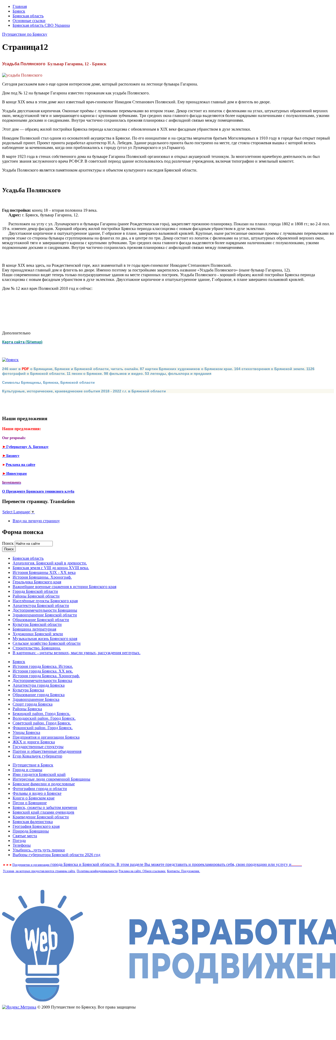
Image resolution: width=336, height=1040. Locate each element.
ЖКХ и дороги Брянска (34, 742)
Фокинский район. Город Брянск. (43, 728)
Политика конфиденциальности (97, 871)
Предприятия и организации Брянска (46, 737)
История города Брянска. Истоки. (43, 666)
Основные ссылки (29, 20)
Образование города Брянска (39, 694)
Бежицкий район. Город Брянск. (41, 713)
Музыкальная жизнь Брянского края (45, 638)
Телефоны (22, 845)
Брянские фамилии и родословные (44, 784)
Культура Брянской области (37, 624)
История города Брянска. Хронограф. (46, 676)
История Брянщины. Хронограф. (42, 577)
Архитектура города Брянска (39, 685)
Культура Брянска (28, 690)
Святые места (25, 836)
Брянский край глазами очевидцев (43, 812)
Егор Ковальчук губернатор (37, 756)
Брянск (19, 11)
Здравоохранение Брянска (36, 699)
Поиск (8, 543)
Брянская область (28, 16)
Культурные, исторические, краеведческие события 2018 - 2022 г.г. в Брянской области (84, 391)
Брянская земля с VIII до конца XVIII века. (51, 568)
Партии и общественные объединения (47, 751)
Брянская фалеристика (33, 821)
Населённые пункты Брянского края (45, 601)
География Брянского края (36, 826)
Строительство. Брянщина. (37, 648)
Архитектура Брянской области (41, 605)
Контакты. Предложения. (183, 871)
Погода (19, 840)
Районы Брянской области (36, 596)
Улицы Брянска (26, 732)
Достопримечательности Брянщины (45, 610)
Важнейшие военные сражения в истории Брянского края (64, 586)
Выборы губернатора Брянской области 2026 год (56, 854)
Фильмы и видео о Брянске (37, 793)
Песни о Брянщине (30, 803)
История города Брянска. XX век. (43, 671)
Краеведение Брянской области (41, 817)
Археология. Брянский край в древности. (50, 563)
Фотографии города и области (40, 788)
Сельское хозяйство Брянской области (47, 643)
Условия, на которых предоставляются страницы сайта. (39, 871)
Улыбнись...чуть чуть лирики (39, 850)
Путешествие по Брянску (24, 34)
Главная (20, 6)
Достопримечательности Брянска (42, 680)
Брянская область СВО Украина (41, 25)
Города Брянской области (35, 591)
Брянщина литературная (34, 629)
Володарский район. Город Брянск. (44, 718)
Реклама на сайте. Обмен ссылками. (142, 871)
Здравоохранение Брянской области (45, 615)
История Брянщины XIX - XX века (44, 572)
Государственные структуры (38, 746)
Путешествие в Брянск (33, 765)
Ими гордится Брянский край (39, 774)
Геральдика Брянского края (37, 582)
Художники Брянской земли (38, 634)
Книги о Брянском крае (34, 798)
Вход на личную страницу (36, 521)
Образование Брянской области (41, 619)
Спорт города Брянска (32, 704)
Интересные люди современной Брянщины (51, 779)
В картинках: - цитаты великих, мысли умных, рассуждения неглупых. (76, 652)
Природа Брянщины (31, 831)
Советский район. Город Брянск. (42, 723)
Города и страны (27, 769)
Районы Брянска (27, 709)
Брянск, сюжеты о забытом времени (45, 807)
